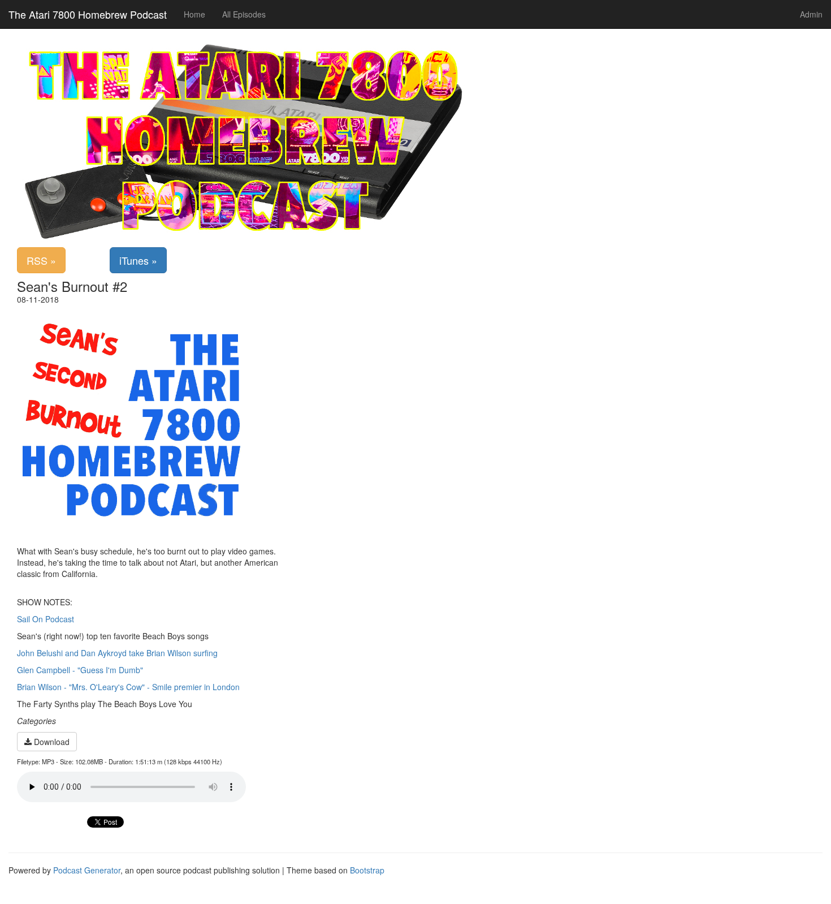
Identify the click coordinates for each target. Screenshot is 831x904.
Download (51, 741)
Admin (811, 14)
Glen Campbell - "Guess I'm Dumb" (80, 669)
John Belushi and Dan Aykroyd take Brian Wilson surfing (117, 652)
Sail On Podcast (45, 619)
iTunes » (138, 260)
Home (194, 14)
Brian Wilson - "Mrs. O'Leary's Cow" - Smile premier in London (128, 686)
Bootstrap (367, 870)
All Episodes (244, 14)
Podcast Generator (86, 870)
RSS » (41, 260)
